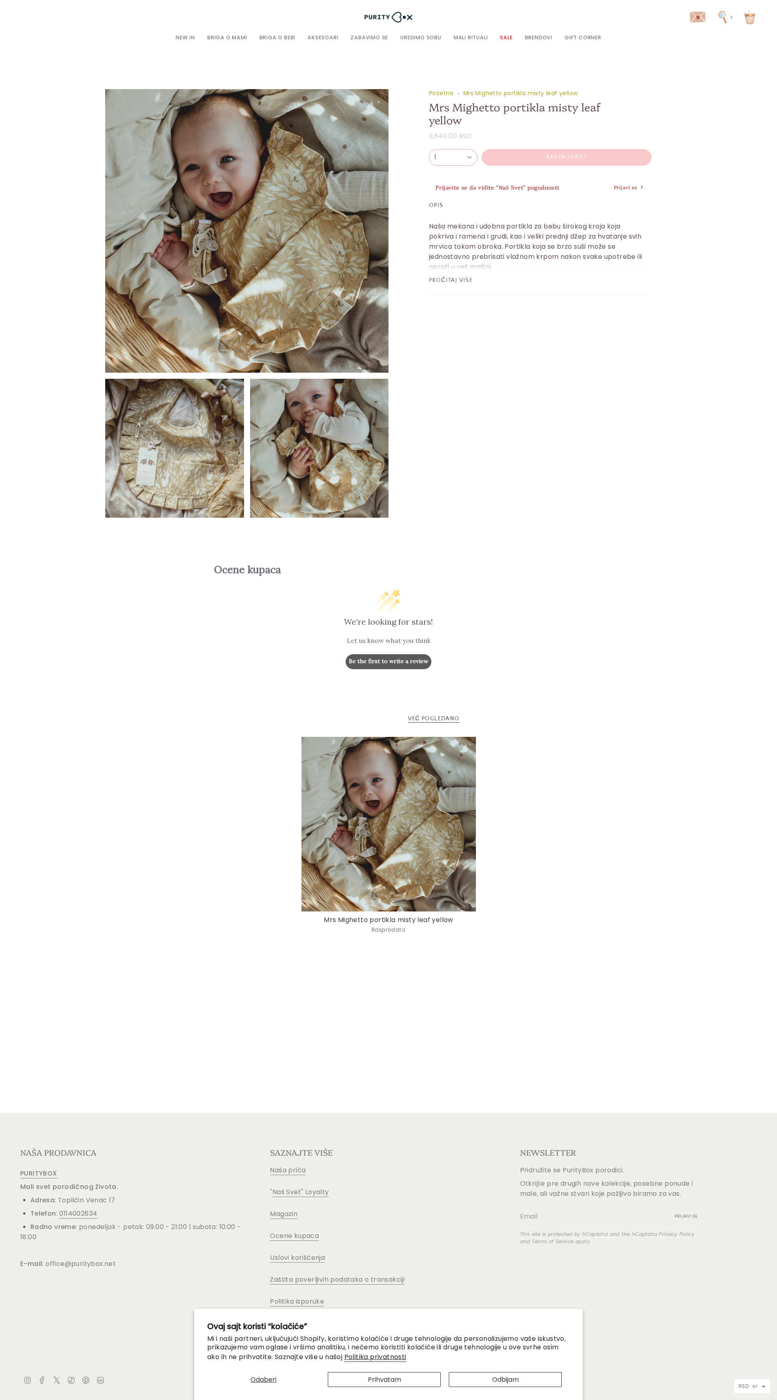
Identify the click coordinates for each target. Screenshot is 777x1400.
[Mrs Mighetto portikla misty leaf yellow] (388, 824)
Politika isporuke (297, 1301)
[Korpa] (749, 17)
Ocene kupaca (294, 1235)
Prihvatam (384, 1379)
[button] (227, 37)
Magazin (283, 1214)
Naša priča (288, 1170)
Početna (441, 93)
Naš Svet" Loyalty (300, 1192)
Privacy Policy (676, 1234)
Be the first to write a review (388, 661)
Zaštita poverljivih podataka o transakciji (337, 1279)
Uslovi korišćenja (297, 1257)
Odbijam (505, 1379)
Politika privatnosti (375, 1357)
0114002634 (78, 1213)
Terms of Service (552, 1241)
